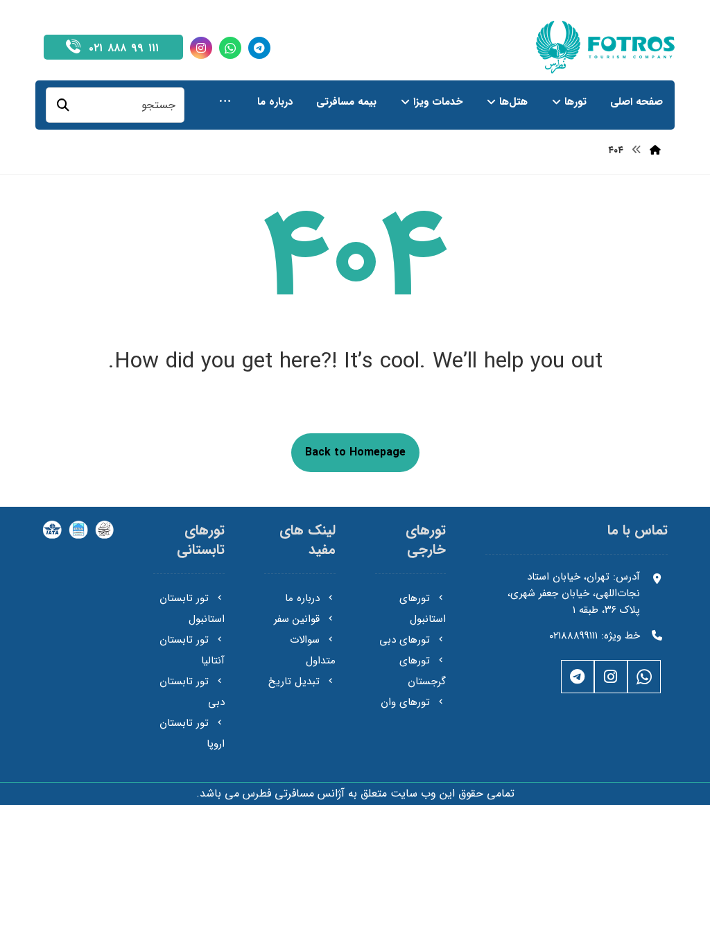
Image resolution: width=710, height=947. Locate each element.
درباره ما (302, 598)
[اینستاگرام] (201, 48)
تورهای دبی (404, 640)
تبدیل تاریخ (294, 681)
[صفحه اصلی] (655, 150)
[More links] (225, 102)
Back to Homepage (355, 452)
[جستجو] (63, 105)
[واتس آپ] (230, 48)
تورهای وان (405, 702)
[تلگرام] (259, 48)
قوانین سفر (297, 619)
